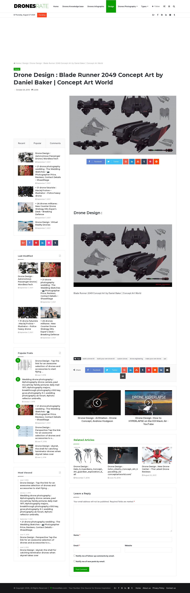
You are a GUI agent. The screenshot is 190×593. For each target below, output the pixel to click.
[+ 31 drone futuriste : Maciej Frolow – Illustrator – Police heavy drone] (25, 191)
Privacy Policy (158, 588)
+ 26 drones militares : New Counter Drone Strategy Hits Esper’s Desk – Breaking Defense (46, 209)
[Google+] (153, 14)
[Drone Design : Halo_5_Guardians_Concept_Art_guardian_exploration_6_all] (89, 455)
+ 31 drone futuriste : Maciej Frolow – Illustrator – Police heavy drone (47, 191)
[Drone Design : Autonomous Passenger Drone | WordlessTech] (25, 157)
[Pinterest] (162, 14)
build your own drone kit (106, 359)
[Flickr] (170, 14)
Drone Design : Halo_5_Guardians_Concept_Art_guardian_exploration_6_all (88, 470)
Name (77, 535)
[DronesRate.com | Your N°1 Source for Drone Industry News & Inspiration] (31, 6)
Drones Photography (127, 6)
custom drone (122, 359)
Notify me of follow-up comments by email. (95, 556)
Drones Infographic (95, 6)
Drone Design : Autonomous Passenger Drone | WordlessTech (47, 156)
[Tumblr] (174, 14)
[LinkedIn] (166, 14)
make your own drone (153, 359)
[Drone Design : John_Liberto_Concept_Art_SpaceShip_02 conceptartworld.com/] (123, 455)
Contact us (171, 588)
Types (143, 6)
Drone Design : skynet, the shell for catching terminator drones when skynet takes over (48, 450)
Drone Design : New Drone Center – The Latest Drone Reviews (155, 469)
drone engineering (136, 359)
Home (56, 6)
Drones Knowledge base (73, 6)
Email (77, 545)
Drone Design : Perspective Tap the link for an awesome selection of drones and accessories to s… (48, 432)
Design (111, 6)
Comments (55, 143)
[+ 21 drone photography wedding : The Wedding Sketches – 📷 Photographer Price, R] (25, 170)
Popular (37, 143)
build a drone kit (88, 359)
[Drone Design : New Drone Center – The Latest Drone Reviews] (157, 455)
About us (147, 588)
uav (165, 359)
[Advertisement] (95, 39)
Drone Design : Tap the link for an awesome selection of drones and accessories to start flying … (47, 366)
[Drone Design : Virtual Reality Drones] (25, 226)
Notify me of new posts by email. (90, 561)
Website (128, 545)
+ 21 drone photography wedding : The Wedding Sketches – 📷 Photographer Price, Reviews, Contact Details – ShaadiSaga (48, 173)
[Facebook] (158, 14)
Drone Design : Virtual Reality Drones (46, 223)
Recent (21, 143)
